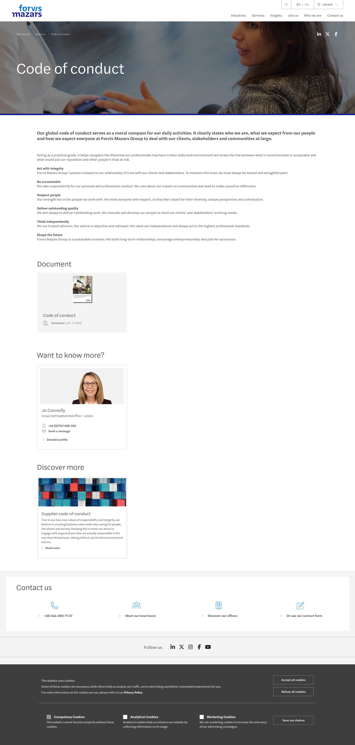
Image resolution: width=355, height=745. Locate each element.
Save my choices (294, 720)
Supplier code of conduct (66, 513)
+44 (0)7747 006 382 (62, 426)
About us (40, 34)
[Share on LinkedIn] (319, 34)
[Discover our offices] (219, 610)
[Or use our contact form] (301, 610)
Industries (238, 15)
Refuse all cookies (293, 691)
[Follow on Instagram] (190, 647)
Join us (293, 15)
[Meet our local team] (137, 610)
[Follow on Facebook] (199, 647)
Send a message (59, 431)
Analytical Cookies (144, 716)
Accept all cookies (293, 680)
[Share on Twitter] (327, 34)
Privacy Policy (133, 692)
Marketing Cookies (221, 716)
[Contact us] (54, 610)
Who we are (312, 15)
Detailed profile (57, 439)
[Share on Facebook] (336, 34)
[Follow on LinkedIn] (173, 647)
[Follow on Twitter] (181, 647)
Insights (276, 15)
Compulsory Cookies (69, 716)
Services (258, 15)
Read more (52, 548)
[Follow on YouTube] (208, 647)
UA (307, 4)
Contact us (335, 15)
